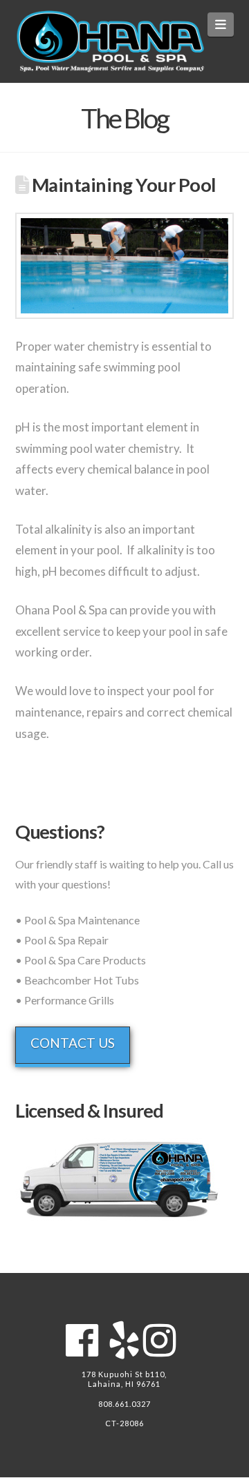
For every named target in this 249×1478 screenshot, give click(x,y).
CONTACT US (72, 1043)
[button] (221, 24)
